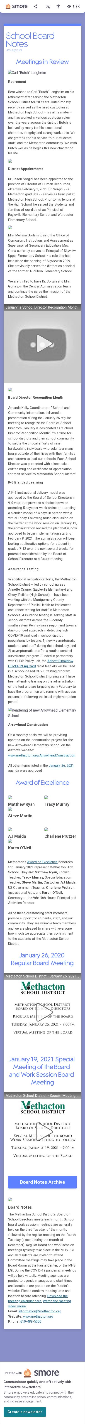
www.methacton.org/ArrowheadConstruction (41, 755)
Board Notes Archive (42, 1182)
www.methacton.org (38, 1316)
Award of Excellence (42, 862)
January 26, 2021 (61, 766)
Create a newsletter (24, 1412)
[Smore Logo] (16, 6)
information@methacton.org (40, 1311)
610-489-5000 (30, 1321)
